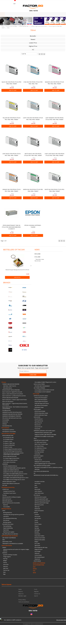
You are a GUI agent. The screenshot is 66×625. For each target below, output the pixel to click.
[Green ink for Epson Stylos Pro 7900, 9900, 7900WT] (33, 177)
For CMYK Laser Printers (40, 442)
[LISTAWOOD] (24, 323)
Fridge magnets (7, 556)
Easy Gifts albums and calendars (10, 534)
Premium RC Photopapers (41, 397)
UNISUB (36, 512)
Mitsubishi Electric (7, 388)
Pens (36, 485)
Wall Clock (5, 568)
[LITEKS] (10, 310)
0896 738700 (33, 11)
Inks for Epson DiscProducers (10, 460)
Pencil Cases (38, 483)
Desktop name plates (40, 539)
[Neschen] (10, 305)
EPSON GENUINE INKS (23, 26)
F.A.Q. (35, 589)
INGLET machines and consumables (11, 503)
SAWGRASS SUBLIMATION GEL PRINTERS (12, 414)
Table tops (37, 506)
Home (3, 26)
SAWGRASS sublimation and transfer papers (44, 430)
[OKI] (24, 345)
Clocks (36, 520)
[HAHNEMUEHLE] (10, 296)
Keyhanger (37, 530)
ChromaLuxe (37, 495)
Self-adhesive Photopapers (41, 405)
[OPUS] (10, 327)
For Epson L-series (7, 441)
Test (34, 570)
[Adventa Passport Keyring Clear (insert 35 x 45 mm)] (17, 261)
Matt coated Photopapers (41, 399)
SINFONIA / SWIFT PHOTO (9, 386)
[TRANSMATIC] (10, 332)
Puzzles (36, 522)
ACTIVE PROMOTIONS (38, 565)
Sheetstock (37, 508)
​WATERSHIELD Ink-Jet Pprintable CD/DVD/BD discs (46, 475)
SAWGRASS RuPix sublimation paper (43, 432)
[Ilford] (24, 296)
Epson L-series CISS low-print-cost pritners (12, 394)
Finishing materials (39, 452)
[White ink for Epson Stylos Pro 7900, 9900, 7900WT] (54, 177)
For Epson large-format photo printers (39, 26)
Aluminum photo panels (40, 497)
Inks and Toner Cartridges (11, 26)
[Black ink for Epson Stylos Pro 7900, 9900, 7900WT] (11, 69)
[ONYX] (10, 341)
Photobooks (6, 520)
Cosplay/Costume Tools (9, 491)
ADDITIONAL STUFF (7, 541)
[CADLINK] (24, 336)
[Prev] (2, 22)
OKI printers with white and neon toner (12, 418)
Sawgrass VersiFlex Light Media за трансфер (45, 434)
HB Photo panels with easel (41, 499)
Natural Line (38, 425)
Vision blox (6, 564)
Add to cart (13, 90)
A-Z (33, 49)
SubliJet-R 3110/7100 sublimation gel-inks (13, 472)
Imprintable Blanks (7, 545)
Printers (4, 382)
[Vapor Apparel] (24, 301)
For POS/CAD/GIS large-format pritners (12, 451)
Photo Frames (38, 524)
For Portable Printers (8, 439)
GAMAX (4, 547)
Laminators (6, 516)
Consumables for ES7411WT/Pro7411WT (44, 390)
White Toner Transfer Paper (41, 444)
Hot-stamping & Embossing (10, 518)
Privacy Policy (22, 599)
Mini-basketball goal (39, 557)
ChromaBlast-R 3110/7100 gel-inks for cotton (14, 479)
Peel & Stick (6, 530)
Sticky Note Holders (39, 536)
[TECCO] (24, 314)
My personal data (61, 620)
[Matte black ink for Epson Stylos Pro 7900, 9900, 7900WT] (33, 141)
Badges (5, 560)
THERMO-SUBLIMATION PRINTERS (10, 384)
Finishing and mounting (8, 487)
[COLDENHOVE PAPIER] (10, 314)
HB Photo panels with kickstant (42, 501)
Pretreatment (5, 427)
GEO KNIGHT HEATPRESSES (9, 537)
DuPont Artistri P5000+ (39, 384)
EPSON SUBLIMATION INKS (10, 456)
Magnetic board (38, 549)
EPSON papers (37, 409)
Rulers (36, 487)
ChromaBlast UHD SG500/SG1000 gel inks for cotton (15, 477)
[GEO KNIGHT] (24, 327)
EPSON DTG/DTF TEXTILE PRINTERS (11, 390)
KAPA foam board (6, 499)
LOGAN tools (5, 489)
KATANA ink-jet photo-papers (41, 395)
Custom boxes (38, 555)
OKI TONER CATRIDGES (39, 388)
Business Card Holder (40, 537)
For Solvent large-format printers (11, 458)
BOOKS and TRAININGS (39, 563)
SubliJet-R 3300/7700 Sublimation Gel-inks (13, 475)
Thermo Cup (6, 570)
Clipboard (37, 553)
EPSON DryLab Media (40, 411)
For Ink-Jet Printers (39, 446)
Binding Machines (7, 512)
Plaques (36, 526)
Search (36, 596)
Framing (4, 495)
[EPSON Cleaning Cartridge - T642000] (33, 213)
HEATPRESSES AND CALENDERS (10, 536)
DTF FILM (4, 485)
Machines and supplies (8, 532)
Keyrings (5, 558)
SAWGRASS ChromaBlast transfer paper (44, 436)
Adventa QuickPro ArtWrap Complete (11, 497)
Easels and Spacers (39, 510)
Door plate (37, 543)
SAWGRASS (5, 464)
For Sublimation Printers (41, 448)
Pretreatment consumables (9, 431)
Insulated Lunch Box (40, 481)
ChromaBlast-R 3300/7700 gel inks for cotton (45, 382)
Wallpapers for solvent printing (42, 461)
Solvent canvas (38, 459)
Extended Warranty (7, 425)
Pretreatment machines (8, 429)
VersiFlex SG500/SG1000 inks (10, 466)
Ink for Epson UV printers (9, 462)
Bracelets (37, 532)
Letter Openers (38, 491)
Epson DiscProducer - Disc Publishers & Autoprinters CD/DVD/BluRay (15, 407)
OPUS (3, 510)
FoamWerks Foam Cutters (9, 493)
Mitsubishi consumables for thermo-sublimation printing (48, 467)
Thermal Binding (7, 526)
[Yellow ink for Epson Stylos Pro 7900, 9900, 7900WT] (11, 105)
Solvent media (37, 457)
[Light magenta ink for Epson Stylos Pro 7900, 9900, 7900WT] (54, 105)
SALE (34, 567)
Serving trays (38, 518)
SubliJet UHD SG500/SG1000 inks (11, 470)
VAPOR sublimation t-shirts (9, 481)
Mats (4, 572)
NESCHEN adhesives (7, 501)
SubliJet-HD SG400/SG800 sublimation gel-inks (14, 468)
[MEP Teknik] (24, 341)
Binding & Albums (6, 508)
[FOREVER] (10, 301)
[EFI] (10, 319)
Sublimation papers (38, 456)
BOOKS (35, 568)
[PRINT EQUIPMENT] (10, 345)
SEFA (3, 539)
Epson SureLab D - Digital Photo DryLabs (12, 392)
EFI (34, 473)
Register (36, 591)
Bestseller (33, 36)
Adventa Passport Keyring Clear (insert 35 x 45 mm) (17, 269)
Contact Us (37, 593)
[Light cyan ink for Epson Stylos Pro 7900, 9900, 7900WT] (33, 105)
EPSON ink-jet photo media (41, 413)
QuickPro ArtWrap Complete (10, 554)
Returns (20, 591)
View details (17, 277)
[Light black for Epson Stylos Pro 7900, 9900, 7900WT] (11, 141)
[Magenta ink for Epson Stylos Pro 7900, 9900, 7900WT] (54, 69)
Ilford (35, 438)
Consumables (5, 420)
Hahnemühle (37, 417)
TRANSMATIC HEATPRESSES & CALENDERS (12, 543)
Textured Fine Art (39, 421)
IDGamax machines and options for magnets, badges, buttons (16, 550)
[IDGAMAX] (24, 350)
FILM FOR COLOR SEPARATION (41, 471)
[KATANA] (24, 292)
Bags (4, 574)
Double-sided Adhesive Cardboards (11, 483)
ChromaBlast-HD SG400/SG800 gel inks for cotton (15, 473)
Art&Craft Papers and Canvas (42, 403)
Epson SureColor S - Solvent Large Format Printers (14, 399)
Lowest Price (33, 43)
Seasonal (5, 566)
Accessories (5, 422)
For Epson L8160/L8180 (9, 445)
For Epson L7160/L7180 (9, 443)
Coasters (37, 514)
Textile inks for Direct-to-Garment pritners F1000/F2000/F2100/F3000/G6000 (13, 453)
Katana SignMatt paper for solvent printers (45, 463)
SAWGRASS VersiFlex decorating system (12, 412)
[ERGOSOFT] (10, 336)
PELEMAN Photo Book (7, 524)
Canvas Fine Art (38, 426)
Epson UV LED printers (7, 401)
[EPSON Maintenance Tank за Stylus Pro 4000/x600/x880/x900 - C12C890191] (11, 213)
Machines (5, 505)
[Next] (63, 22)
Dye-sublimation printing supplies (42, 465)
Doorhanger (37, 551)
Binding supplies (7, 522)
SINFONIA (37, 469)
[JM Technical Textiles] (24, 305)
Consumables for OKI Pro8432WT (43, 392)
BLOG (34, 572)
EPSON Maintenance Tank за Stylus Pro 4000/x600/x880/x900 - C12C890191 (11, 227)
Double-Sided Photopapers (41, 401)
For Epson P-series (7, 447)
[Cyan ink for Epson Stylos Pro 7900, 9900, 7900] (33, 69)
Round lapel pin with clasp (41, 547)
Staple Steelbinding (8, 528)
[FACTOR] (10, 287)
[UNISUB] (24, 319)
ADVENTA (4, 552)
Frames (5, 562)
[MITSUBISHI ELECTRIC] (10, 350)
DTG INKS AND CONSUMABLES (42, 386)
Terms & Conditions (23, 602)
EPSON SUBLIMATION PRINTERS (10, 397)
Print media (36, 394)
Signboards (37, 545)
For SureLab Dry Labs (8, 437)
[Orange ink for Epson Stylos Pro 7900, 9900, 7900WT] (11, 177)
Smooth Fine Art (39, 419)
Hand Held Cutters (39, 493)
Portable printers (6, 410)
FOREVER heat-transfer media (41, 440)
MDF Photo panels (39, 505)
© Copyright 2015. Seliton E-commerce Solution (33, 624)
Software (4, 424)
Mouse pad (37, 489)
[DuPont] (24, 332)
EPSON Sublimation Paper (41, 415)
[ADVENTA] (10, 323)
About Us (20, 593)
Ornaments (37, 534)
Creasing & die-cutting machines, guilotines (13, 514)
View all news (38, 261)
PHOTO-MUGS (37, 561)
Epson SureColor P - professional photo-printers (14, 395)
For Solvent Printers (39, 450)
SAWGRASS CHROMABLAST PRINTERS (11, 416)
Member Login (22, 596)
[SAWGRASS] (10, 292)
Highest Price (33, 46)
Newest (33, 39)
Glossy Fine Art (38, 423)
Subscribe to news (40, 259)
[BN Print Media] (24, 310)
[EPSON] (24, 287)
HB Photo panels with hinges (42, 503)
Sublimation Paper (39, 407)
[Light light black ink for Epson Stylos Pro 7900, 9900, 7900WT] (54, 141)
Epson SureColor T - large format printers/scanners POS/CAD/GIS (14, 404)
